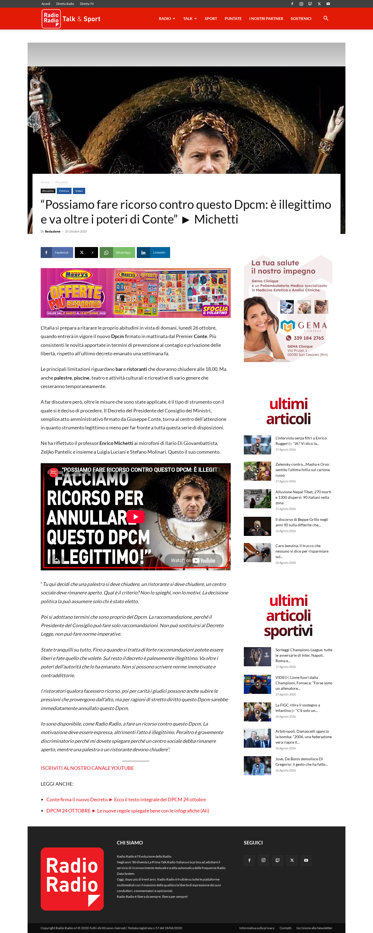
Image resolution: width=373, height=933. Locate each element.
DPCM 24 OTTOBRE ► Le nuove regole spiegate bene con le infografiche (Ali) (127, 811)
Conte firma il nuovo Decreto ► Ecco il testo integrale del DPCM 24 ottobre (126, 799)
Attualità (48, 191)
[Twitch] (310, 4)
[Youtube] (328, 4)
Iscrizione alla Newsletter (314, 928)
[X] (319, 4)
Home (45, 182)
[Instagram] (301, 4)
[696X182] (136, 293)
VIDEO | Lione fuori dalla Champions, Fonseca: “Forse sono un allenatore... (304, 683)
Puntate (233, 18)
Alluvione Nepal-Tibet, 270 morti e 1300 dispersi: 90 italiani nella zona (303, 497)
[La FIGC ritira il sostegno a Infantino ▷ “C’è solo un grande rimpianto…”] (257, 711)
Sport (211, 18)
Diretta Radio (65, 3)
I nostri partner (266, 18)
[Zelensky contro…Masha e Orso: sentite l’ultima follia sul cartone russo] (257, 471)
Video (79, 191)
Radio (165, 18)
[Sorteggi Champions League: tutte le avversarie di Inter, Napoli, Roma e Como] (257, 656)
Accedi (46, 3)
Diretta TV (87, 3)
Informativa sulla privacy (256, 928)
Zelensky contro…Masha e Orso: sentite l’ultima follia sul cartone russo (303, 469)
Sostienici (301, 18)
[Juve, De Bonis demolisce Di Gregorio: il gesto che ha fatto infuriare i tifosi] (257, 765)
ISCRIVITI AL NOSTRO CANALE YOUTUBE (87, 768)
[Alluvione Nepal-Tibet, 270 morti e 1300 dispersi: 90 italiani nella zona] (257, 498)
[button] (325, 19)
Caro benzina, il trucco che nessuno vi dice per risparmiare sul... (302, 551)
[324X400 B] (288, 361)
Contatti (285, 928)
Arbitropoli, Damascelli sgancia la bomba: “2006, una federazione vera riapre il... (304, 736)
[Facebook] (292, 4)
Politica (64, 191)
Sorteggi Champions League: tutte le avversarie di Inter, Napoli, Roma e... (304, 655)
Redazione (53, 231)
